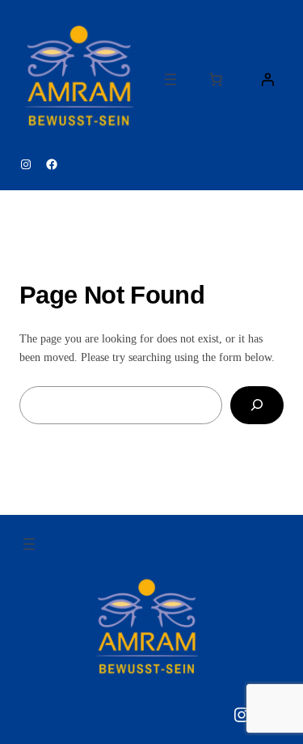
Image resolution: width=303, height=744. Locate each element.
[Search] (257, 405)
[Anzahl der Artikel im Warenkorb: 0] (216, 79)
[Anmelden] (267, 79)
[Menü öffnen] (170, 79)
